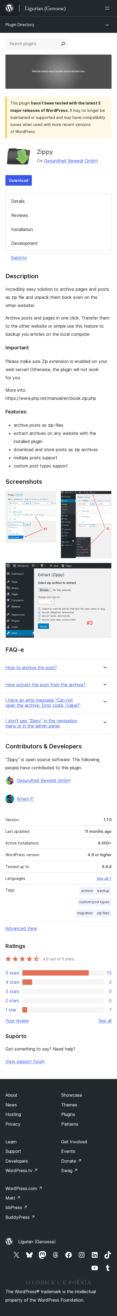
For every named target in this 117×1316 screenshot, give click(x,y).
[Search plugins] (63, 43)
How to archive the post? (31, 667)
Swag (69, 1170)
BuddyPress (20, 1217)
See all (105, 1020)
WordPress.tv (21, 1170)
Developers (16, 1161)
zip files (103, 913)
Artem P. (25, 799)
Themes (69, 1105)
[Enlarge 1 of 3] (49, 498)
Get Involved (74, 1141)
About (11, 1095)
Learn (11, 1141)
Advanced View (21, 928)
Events (68, 1151)
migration (85, 913)
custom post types (94, 902)
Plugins (68, 1114)
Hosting (13, 1114)
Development (24, 243)
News (11, 1105)
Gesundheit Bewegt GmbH (71, 160)
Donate (71, 1161)
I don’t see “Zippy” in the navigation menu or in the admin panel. (41, 723)
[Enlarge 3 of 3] (104, 570)
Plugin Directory (19, 24)
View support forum (25, 1061)
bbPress (16, 1207)
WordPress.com (23, 1188)
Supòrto (19, 257)
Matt (13, 1198)
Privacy (12, 1124)
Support (13, 1151)
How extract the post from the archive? (45, 684)
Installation (22, 229)
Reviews (19, 215)
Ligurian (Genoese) (37, 1241)
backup (103, 891)
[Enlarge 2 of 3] (104, 498)
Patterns (69, 1124)
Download (18, 180)
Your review (17, 1020)
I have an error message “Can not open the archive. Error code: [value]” (43, 703)
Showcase (71, 1095)
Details (18, 201)
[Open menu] (108, 8)
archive (87, 891)
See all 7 (104, 878)
